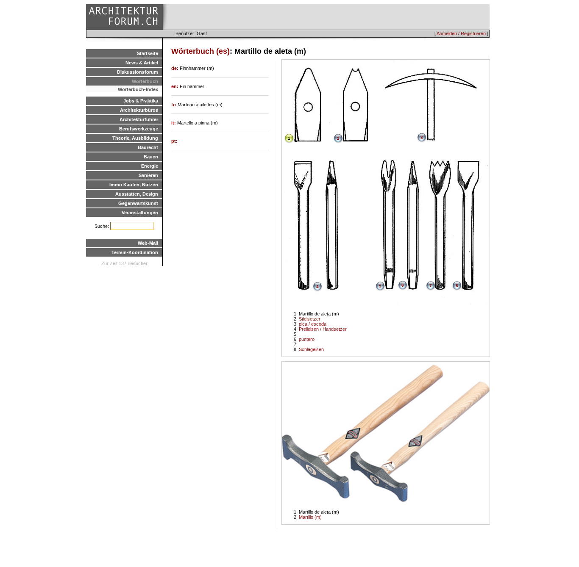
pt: (174, 141)
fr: (174, 104)
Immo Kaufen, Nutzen (133, 184)
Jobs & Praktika (140, 100)
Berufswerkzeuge (138, 128)
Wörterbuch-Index (138, 89)
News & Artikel (141, 62)
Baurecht (148, 147)
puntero (307, 339)
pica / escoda (312, 323)
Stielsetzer (309, 318)
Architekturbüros (139, 110)
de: (175, 68)
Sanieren (148, 175)
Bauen (151, 156)
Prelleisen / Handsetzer (323, 329)
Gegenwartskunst (138, 203)
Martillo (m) (310, 517)
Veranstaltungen (140, 212)
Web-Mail (148, 243)
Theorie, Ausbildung (135, 138)
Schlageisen (311, 349)
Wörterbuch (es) (200, 51)
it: (174, 122)
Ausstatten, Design (136, 193)
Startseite (147, 53)
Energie (149, 166)
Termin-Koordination (134, 252)
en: (175, 86)
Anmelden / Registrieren (461, 33)
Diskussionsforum (137, 72)
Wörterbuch (145, 81)
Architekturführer (139, 119)
